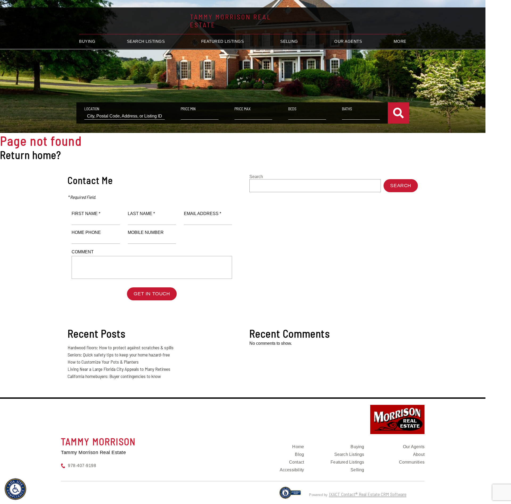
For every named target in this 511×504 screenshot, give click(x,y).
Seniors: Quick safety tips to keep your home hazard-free (119, 355)
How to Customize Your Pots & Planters (103, 362)
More (400, 41)
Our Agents (348, 41)
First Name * (86, 213)
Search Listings (146, 41)
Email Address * (202, 213)
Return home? (30, 154)
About (419, 454)
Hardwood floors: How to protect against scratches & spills (121, 347)
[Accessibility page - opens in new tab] (290, 495)
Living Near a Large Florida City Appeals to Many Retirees (119, 369)
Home (298, 446)
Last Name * (141, 213)
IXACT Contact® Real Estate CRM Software (367, 494)
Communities (412, 462)
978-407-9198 (82, 465)
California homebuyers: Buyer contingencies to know (114, 376)
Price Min (188, 108)
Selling (289, 41)
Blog (299, 454)
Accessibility (292, 470)
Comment (83, 252)
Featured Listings (222, 41)
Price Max (242, 108)
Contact (296, 462)
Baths (347, 108)
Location (91, 108)
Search (256, 176)
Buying (87, 41)
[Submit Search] (398, 113)
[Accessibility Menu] (15, 489)
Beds (292, 108)
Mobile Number (146, 232)
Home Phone (86, 232)
